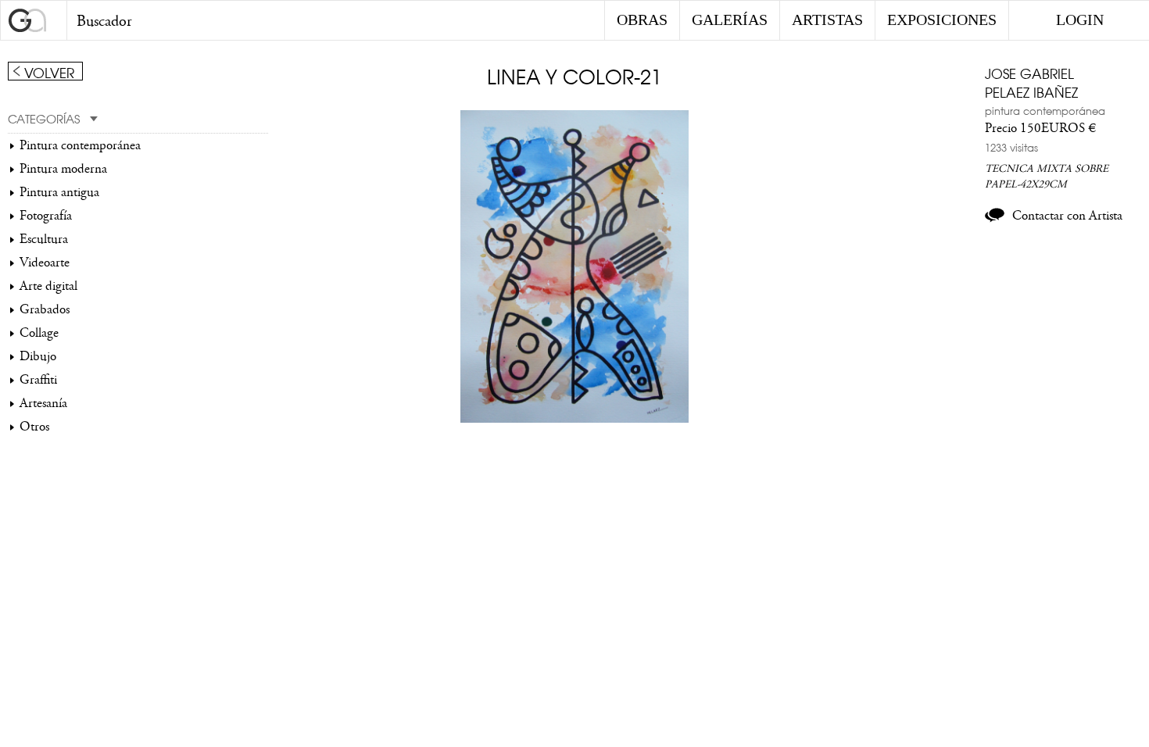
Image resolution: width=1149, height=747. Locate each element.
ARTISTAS (827, 19)
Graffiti (38, 379)
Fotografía (46, 215)
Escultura (44, 239)
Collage (39, 332)
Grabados (45, 309)
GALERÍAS (730, 19)
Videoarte (45, 262)
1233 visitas (1011, 147)
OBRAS (642, 19)
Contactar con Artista (1067, 215)
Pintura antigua (59, 192)
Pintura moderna (63, 168)
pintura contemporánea (1045, 110)
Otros (34, 426)
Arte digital (48, 286)
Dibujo (38, 356)
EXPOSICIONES (942, 19)
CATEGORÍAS (44, 118)
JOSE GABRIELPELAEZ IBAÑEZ (1031, 82)
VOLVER (49, 72)
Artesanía (43, 403)
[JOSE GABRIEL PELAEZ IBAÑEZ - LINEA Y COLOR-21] (574, 418)
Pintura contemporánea (80, 145)
